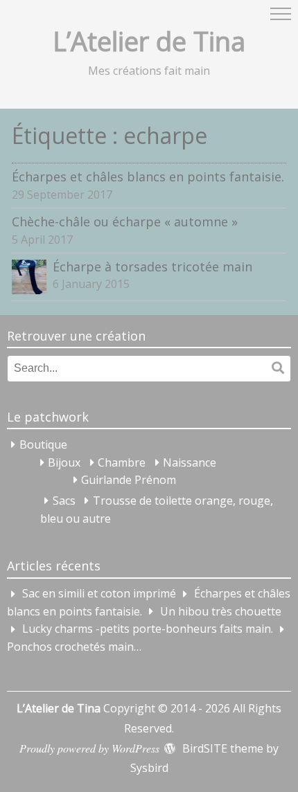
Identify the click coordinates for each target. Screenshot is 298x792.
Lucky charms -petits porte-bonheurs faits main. (147, 629)
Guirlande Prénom (128, 479)
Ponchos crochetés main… (74, 646)
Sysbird (149, 767)
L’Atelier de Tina (149, 41)
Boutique (43, 444)
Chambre (122, 462)
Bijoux (64, 462)
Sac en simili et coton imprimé (99, 594)
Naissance (189, 462)
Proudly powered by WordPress (89, 748)
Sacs (64, 500)
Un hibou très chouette (220, 611)
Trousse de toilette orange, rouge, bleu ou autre (156, 509)
